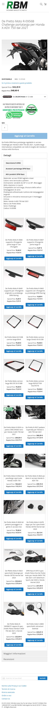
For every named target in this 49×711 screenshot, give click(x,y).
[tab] (13, 163)
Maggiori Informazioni (14, 653)
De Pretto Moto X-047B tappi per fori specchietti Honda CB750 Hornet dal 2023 (35, 525)
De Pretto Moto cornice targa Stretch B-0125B (35, 338)
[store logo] (17, 6)
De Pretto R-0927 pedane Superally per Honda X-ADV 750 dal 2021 (35, 429)
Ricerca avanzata (8, 692)
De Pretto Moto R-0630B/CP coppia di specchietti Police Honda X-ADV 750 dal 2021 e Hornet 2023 (14, 628)
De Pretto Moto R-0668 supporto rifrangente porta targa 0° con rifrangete (13, 243)
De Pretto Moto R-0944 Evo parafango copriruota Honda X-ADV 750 (14, 478)
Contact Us (6, 699)
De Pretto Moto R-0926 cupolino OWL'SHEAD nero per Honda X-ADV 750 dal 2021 (14, 430)
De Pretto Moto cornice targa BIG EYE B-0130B (14, 382)
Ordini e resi (6, 695)
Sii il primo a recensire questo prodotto (17, 83)
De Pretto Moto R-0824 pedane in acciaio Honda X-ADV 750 (35, 478)
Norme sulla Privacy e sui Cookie (14, 686)
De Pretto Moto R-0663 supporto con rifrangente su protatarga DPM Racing (35, 290)
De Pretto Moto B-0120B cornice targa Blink (14, 338)
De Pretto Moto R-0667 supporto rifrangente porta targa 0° (35, 242)
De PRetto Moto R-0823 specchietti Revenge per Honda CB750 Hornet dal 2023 (13, 574)
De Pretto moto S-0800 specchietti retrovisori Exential (35, 626)
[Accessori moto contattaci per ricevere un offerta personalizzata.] (20, 118)
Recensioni (9, 659)
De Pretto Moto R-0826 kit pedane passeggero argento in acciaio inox (14, 524)
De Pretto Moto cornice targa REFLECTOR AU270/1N (35, 383)
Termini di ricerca (8, 689)
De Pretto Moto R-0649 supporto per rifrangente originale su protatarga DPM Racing (13, 291)
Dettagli (7, 155)
